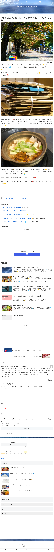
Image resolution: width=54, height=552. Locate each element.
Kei (31, 214)
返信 (51, 380)
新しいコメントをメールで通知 (10, 423)
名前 (3, 403)
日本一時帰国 (5, 226)
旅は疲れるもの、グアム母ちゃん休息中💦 (14, 222)
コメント (4, 388)
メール (3, 409)
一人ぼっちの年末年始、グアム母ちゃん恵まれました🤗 (18, 218)
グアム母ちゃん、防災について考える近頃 (14, 211)
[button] (50, 317)
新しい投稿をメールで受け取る (10, 425)
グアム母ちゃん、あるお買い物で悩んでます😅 (15, 214)
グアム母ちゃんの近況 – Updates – (12, 207)
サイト (3, 414)
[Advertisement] (27, 240)
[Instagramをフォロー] (27, 254)
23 (25, 451)
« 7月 (2, 458)
